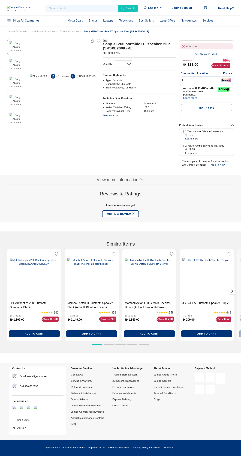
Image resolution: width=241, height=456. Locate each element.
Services (207, 20)
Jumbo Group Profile (165, 374)
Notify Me (206, 107)
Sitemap (168, 447)
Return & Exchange (82, 387)
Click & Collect (120, 405)
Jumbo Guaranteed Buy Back (87, 411)
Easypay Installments (124, 393)
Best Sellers (146, 20)
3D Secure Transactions (125, 380)
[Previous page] (28, 76)
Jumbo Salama (79, 399)
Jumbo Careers (162, 380)
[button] (183, 8)
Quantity (107, 63)
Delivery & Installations (83, 393)
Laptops (108, 20)
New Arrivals (189, 20)
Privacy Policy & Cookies (146, 447)
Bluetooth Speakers (71, 31)
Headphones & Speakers (44, 31)
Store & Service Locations (168, 387)
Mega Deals (75, 20)
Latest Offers (167, 20)
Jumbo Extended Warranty (86, 405)
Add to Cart (34, 333)
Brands (93, 20)
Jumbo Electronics (17, 31)
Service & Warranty (81, 380)
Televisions (126, 20)
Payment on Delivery (123, 387)
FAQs (74, 424)
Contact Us (77, 374)
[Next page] (97, 76)
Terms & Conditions (165, 393)
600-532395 (31, 386)
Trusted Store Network (124, 374)
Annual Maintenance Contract (87, 417)
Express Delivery (121, 399)
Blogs (157, 399)
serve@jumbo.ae (36, 376)
